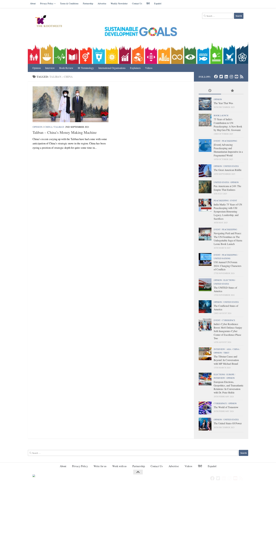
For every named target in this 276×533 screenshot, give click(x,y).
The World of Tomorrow (226, 407)
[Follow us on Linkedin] (226, 76)
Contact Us (137, 3)
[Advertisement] (96, 509)
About (33, 3)
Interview (50, 68)
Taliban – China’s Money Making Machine (65, 132)
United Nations (222, 258)
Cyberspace (228, 320)
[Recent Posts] (210, 90)
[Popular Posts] (232, 90)
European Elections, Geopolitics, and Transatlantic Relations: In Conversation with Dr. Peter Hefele (228, 387)
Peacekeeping (229, 140)
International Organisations (112, 68)
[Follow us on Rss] (241, 76)
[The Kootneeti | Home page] (51, 21)
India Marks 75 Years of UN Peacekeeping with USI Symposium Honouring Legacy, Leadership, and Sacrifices (228, 211)
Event (217, 140)
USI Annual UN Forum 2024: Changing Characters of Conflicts (227, 265)
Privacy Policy (46, 3)
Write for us (100, 466)
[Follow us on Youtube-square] (236, 76)
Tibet (226, 352)
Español (157, 3)
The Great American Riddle (227, 170)
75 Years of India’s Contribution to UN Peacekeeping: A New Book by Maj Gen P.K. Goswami (228, 125)
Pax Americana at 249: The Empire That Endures (227, 187)
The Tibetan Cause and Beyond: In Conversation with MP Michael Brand (226, 360)
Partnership (88, 3)
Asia (228, 349)
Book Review (66, 68)
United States (231, 166)
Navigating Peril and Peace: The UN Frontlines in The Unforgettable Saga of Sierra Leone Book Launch (228, 238)
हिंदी (148, 3)
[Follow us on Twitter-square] (221, 76)
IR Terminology (86, 68)
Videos (148, 68)
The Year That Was (223, 103)
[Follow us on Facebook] (216, 76)
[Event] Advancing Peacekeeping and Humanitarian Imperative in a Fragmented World (228, 150)
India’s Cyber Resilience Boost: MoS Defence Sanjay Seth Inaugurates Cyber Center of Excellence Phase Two (228, 331)
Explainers (135, 68)
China (48, 126)
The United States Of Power (228, 423)
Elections (229, 280)
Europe (230, 374)
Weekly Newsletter (119, 3)
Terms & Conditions (69, 3)
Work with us (119, 466)
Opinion (36, 68)
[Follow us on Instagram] (231, 76)
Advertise (102, 3)
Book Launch (221, 115)
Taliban (59, 126)
